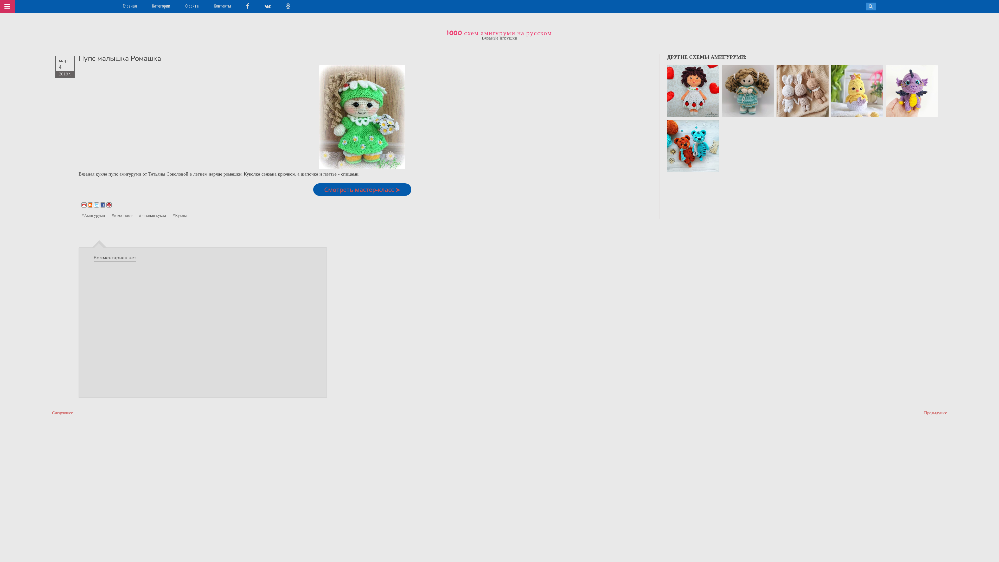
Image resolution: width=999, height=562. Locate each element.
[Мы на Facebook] (247, 6)
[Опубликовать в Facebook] (102, 205)
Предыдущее (935, 413)
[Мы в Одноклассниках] (288, 6)
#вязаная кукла (152, 215)
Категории (161, 6)
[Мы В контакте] (268, 6)
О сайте (192, 6)
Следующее (62, 413)
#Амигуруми (93, 215)
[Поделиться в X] (96, 205)
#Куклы (179, 215)
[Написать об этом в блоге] (90, 205)
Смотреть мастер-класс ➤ (362, 189)
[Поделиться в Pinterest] (109, 205)
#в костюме (122, 215)
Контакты (222, 6)
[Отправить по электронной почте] (84, 205)
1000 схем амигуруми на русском (499, 33)
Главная (130, 6)
